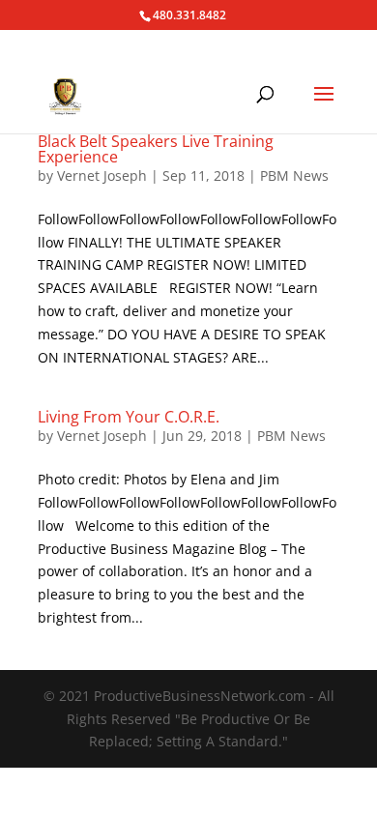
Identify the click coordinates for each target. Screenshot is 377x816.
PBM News (294, 175)
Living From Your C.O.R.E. (128, 416)
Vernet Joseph (102, 175)
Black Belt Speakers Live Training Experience (156, 149)
